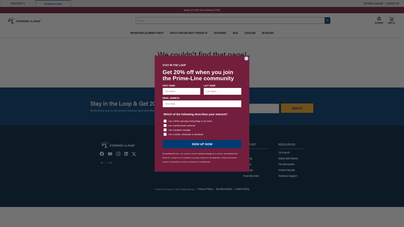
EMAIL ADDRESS (171, 98)
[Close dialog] (246, 58)
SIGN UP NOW (202, 144)
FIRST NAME (169, 85)
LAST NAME (210, 85)
